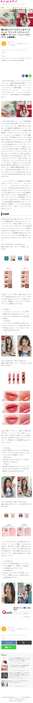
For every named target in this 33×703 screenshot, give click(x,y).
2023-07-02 (10, 42)
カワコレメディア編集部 (14, 43)
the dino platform (18, 701)
